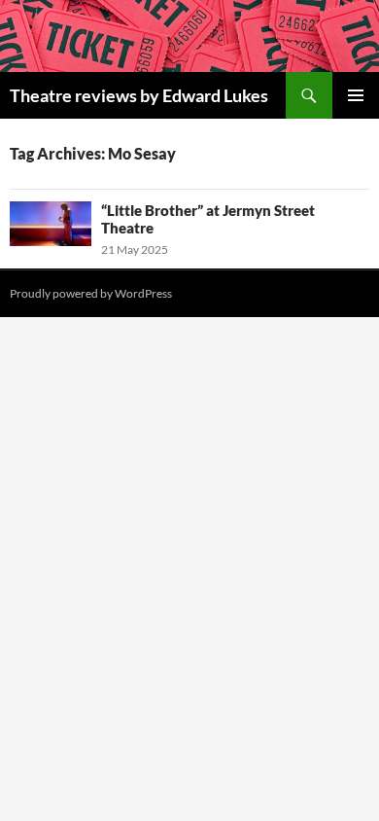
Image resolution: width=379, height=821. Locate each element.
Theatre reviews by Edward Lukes (139, 95)
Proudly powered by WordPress (91, 293)
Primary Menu (355, 95)
